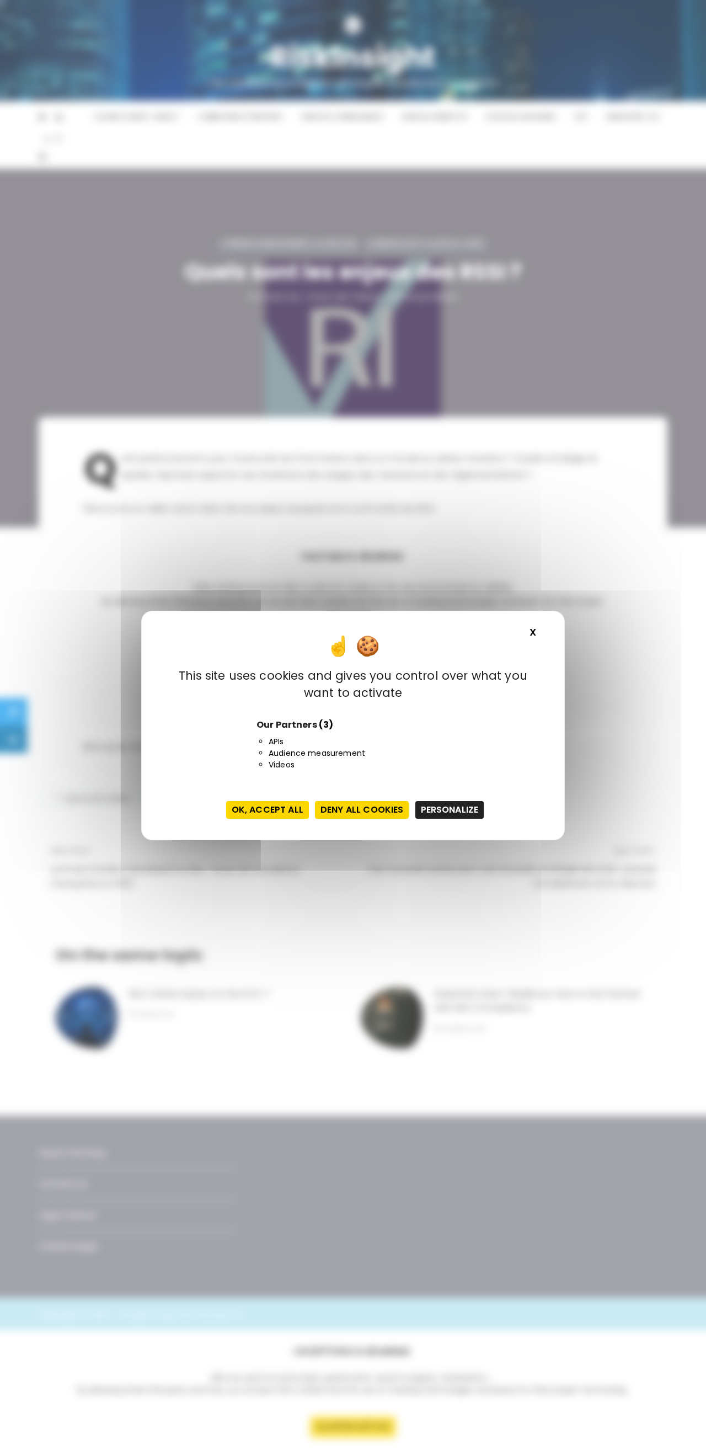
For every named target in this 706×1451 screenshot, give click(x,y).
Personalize (450, 809)
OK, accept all (267, 809)
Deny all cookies (361, 809)
